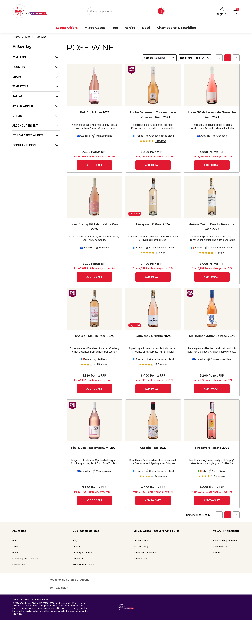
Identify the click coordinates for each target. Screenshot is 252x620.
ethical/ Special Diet (27, 135)
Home (17, 36)
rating (17, 96)
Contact (77, 546)
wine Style (20, 86)
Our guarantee (141, 540)
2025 (94, 112)
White (15, 546)
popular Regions (24, 145)
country (18, 67)
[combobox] (126, 11)
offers (17, 115)
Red (14, 540)
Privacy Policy (141, 546)
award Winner (22, 106)
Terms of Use (141, 558)
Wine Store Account (83, 564)
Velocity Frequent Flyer (225, 540)
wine (27, 36)
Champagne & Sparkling (25, 558)
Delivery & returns (82, 552)
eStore (216, 552)
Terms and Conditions (145, 552)
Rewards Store (221, 546)
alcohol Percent (25, 125)
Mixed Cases (19, 564)
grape (16, 76)
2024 (153, 115)
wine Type (19, 57)
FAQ (75, 540)
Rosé (15, 552)
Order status (79, 558)
